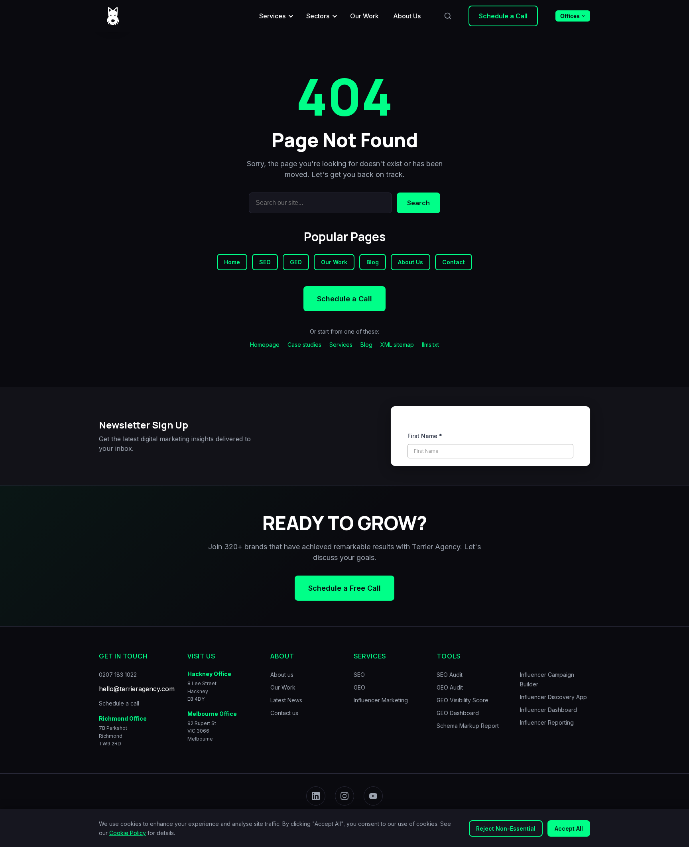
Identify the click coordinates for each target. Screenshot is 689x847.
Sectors (317, 16)
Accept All (569, 828)
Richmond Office (123, 718)
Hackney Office (209, 673)
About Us (407, 16)
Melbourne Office (212, 713)
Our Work (364, 16)
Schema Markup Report (468, 725)
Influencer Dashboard (548, 709)
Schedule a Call (503, 16)
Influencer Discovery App (553, 697)
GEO (296, 262)
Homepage (265, 344)
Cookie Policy (127, 832)
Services (272, 16)
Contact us (284, 712)
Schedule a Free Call (344, 588)
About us (281, 674)
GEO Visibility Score (462, 700)
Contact (453, 262)
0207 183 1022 (118, 674)
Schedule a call (119, 703)
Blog (372, 262)
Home (232, 262)
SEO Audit (450, 674)
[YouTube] (373, 795)
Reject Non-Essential (505, 828)
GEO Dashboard (458, 712)
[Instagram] (344, 795)
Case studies (304, 344)
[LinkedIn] (315, 795)
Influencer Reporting (547, 722)
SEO (265, 262)
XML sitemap (397, 344)
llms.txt (430, 344)
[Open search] (448, 16)
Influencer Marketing (381, 700)
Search (418, 203)
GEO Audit (450, 687)
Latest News (286, 700)
